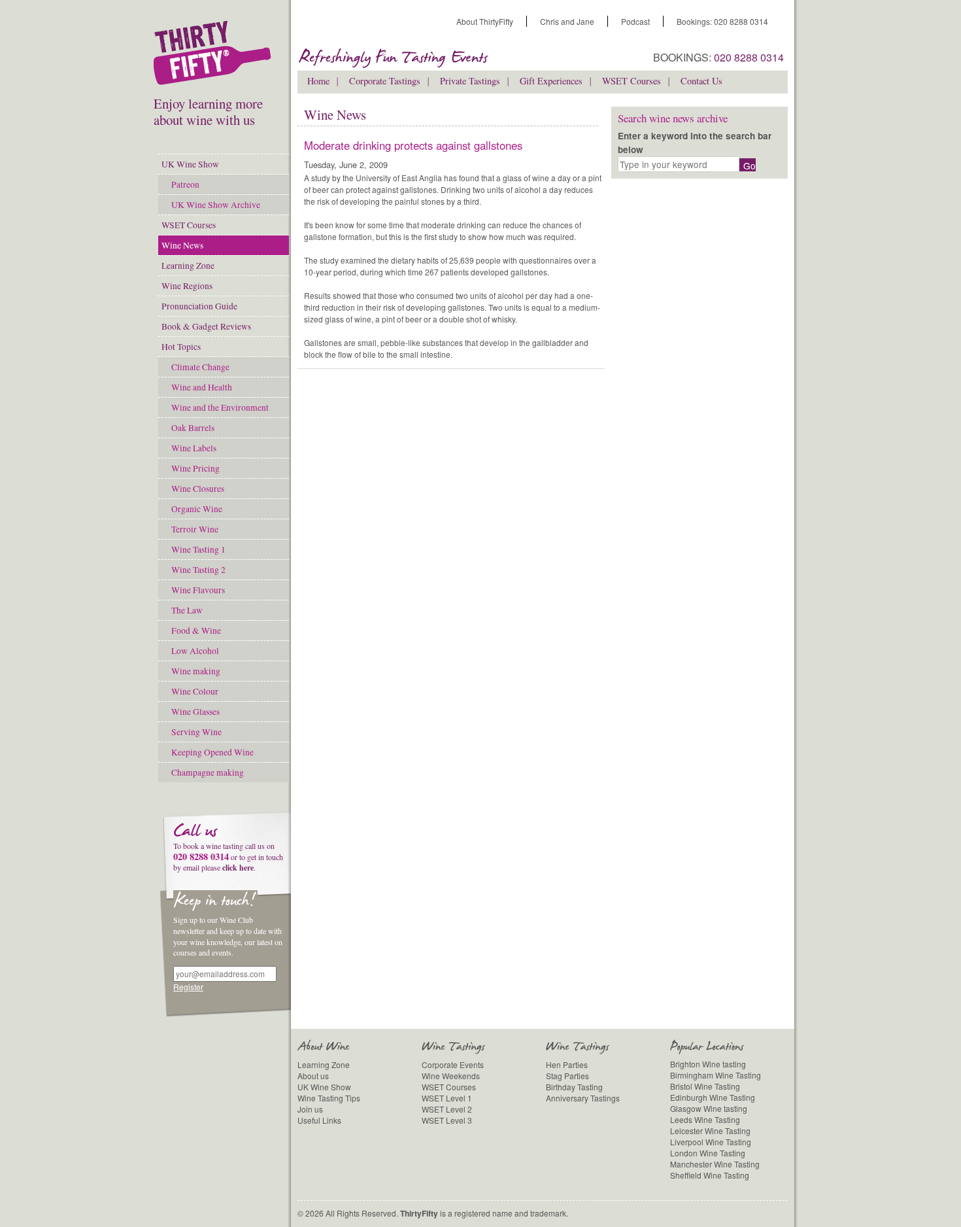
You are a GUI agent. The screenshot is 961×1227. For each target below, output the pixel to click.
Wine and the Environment (220, 407)
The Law (187, 610)
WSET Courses (188, 225)
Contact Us (701, 81)
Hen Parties (567, 1064)
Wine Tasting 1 (198, 549)
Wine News (182, 245)
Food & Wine (196, 630)
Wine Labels (193, 448)
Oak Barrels (192, 428)
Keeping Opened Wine (212, 752)
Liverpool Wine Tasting (710, 1141)
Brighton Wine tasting (708, 1063)
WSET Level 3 (447, 1120)
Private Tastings (470, 81)
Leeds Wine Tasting (705, 1119)
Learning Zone (187, 265)
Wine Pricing (195, 468)
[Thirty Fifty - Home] (215, 55)
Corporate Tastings (384, 81)
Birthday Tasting (574, 1086)
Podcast (635, 21)
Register (188, 986)
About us (313, 1075)
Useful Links (319, 1120)
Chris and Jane (567, 21)
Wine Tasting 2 (198, 570)
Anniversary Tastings (583, 1097)
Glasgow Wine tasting (708, 1108)
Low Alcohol (195, 651)
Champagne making (207, 772)
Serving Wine (196, 732)
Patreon (185, 184)
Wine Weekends (451, 1075)
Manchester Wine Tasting (715, 1163)
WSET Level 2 (447, 1109)
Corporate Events (453, 1064)
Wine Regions (186, 286)
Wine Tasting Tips (328, 1097)
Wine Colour (194, 691)
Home (318, 81)
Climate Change (200, 367)
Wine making (195, 671)
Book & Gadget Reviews (206, 326)
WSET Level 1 (447, 1097)
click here (238, 867)
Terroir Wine (194, 529)
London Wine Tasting (707, 1152)
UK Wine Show (190, 164)
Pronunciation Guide (199, 306)
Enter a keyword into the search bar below (694, 142)
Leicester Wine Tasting (710, 1130)
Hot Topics (181, 347)
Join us (310, 1109)
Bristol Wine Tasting (705, 1086)
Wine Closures (197, 488)
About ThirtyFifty (484, 21)
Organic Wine (196, 509)
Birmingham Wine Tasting (715, 1074)
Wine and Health (201, 387)
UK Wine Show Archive (215, 205)
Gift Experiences (551, 81)
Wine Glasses (195, 711)
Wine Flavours (198, 590)
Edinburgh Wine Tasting (712, 1097)
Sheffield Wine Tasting (709, 1175)
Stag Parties (567, 1075)
